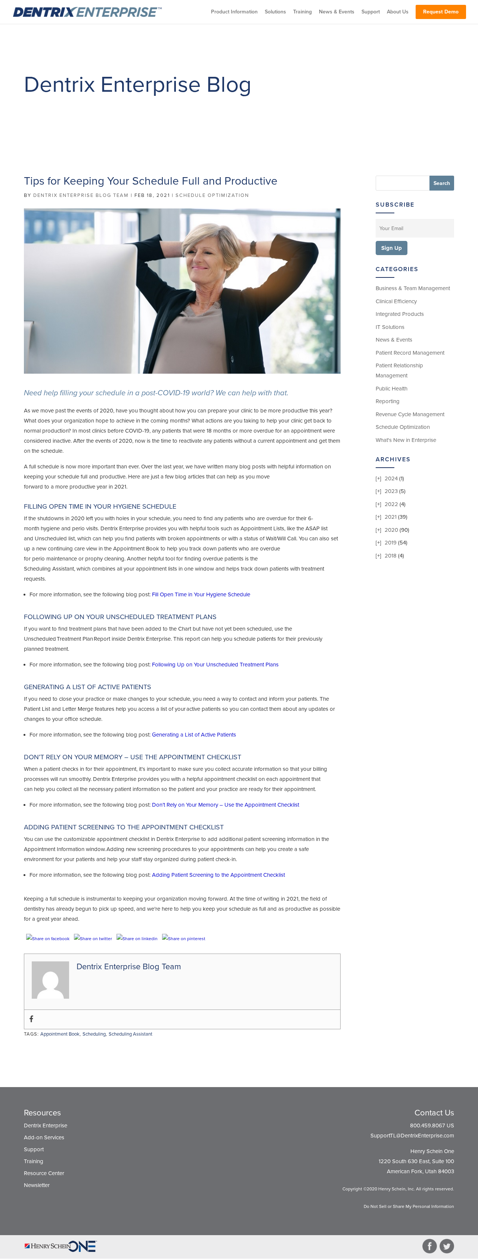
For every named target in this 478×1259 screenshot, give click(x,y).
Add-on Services (44, 1137)
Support (370, 12)
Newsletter (37, 1185)
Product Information (234, 12)
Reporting (388, 401)
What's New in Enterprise (406, 440)
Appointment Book (60, 1034)
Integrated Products (400, 314)
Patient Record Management (410, 352)
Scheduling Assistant (130, 1034)
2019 (391, 542)
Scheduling (94, 1034)
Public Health (391, 388)
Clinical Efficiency (396, 301)
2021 (391, 517)
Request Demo (441, 12)
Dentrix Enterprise (45, 1125)
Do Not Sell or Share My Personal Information (409, 1206)
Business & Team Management (413, 288)
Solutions (275, 12)
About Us (398, 12)
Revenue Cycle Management (410, 414)
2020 (391, 530)
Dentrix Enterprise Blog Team (81, 195)
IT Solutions (390, 327)
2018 (391, 555)
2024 (391, 478)
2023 (391, 491)
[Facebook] (31, 1019)
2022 (391, 504)
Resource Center (44, 1173)
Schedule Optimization (212, 195)
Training (302, 12)
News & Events (336, 12)
